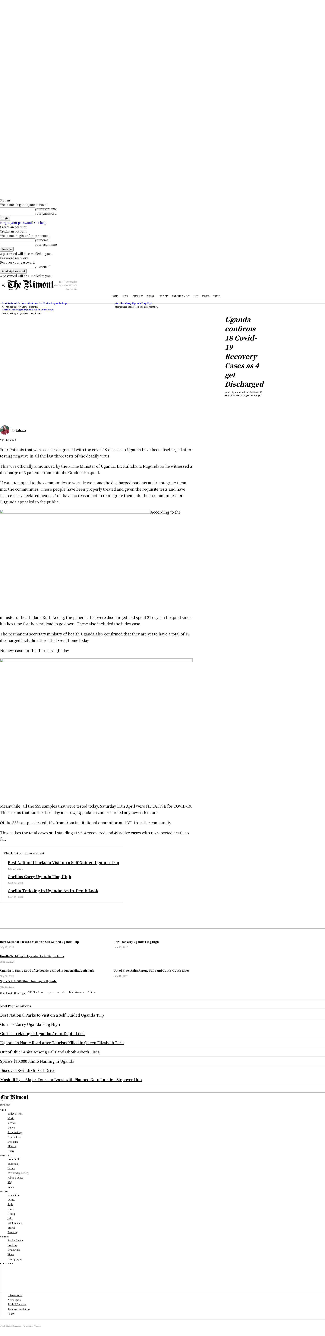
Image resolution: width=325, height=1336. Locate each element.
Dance (11, 1127)
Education (13, 1195)
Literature (13, 1141)
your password (45, 213)
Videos (11, 1187)
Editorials (13, 1163)
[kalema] (5, 430)
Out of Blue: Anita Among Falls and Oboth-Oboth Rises (50, 1052)
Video (11, 1254)
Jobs (10, 1218)
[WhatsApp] (47, 405)
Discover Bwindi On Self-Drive (27, 1070)
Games (11, 1199)
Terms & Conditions (19, 1309)
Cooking (12, 1245)
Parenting (13, 1232)
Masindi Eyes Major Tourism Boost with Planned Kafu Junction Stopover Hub (71, 1079)
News (227, 392)
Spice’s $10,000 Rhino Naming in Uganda (37, 1061)
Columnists (14, 1158)
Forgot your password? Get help (23, 222)
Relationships (15, 1222)
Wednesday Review (18, 1172)
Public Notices (15, 1177)
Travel (11, 1227)
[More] (60, 405)
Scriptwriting (15, 1132)
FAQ (10, 1182)
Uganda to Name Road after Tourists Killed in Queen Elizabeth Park (62, 1042)
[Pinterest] (33, 405)
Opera (11, 1150)
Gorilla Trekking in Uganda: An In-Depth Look (28, 309)
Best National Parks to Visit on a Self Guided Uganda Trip (34, 303)
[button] (3, 285)
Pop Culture (14, 1136)
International (15, 1295)
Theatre (12, 1146)
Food (10, 1209)
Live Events (14, 1249)
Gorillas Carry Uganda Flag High (133, 303)
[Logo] (30, 285)
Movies (11, 1122)
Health (11, 1213)
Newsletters (14, 1299)
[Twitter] (20, 405)
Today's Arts (14, 1113)
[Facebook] (6, 405)
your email (42, 240)
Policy (11, 1313)
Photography (15, 1259)
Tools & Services (17, 1304)
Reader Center (15, 1240)
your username (46, 209)
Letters (11, 1168)
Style (10, 1204)
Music (11, 1118)
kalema (21, 430)
